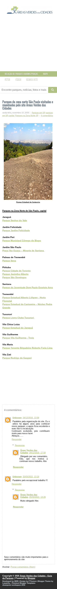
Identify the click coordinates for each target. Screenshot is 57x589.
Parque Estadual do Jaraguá (17, 327)
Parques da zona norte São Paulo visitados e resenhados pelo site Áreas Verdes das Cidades (27, 105)
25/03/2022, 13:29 (37, 497)
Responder (17, 439)
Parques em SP (38, 113)
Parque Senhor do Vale (14, 220)
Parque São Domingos (14, 277)
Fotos (7, 79)
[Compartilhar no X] (10, 364)
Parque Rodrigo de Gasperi (17, 358)
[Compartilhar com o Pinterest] (16, 364)
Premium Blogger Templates (23, 583)
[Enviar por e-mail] (4, 364)
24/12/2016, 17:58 (37, 452)
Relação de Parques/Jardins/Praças (21, 74)
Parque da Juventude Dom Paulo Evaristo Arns (27, 287)
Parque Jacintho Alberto (15, 274)
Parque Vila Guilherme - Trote (18, 338)
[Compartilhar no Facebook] (13, 364)
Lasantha (6, 583)
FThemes (32, 581)
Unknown (17, 418)
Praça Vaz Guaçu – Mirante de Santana (23, 250)
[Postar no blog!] (7, 364)
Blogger (31, 578)
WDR (16, 581)
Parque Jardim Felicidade (16, 230)
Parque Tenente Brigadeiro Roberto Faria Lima (27, 348)
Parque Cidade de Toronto (16, 270)
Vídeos (18, 79)
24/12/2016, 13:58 (31, 418)
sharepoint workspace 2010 (13, 585)
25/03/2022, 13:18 (31, 476)
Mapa (45, 74)
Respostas (20, 445)
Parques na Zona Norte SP (26, 116)
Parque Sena (9, 260)
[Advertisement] (28, 46)
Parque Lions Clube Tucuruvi (18, 317)
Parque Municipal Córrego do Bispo (21, 240)
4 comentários (47, 116)
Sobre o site (32, 79)
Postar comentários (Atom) (23, 567)
